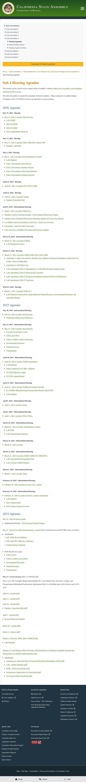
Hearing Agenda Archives (17, 48)
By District (5, 701)
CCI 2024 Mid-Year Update (16, 372)
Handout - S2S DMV (14, 146)
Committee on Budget (29, 10)
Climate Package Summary (15, 545)
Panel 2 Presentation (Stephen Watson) (20, 167)
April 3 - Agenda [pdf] (11, 615)
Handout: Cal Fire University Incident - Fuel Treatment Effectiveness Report (31, 214)
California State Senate (68, 701)
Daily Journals (7, 756)
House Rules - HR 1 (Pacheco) (41, 701)
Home (5, 71)
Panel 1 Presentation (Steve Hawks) (18, 163)
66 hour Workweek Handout (14, 619)
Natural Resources (12, 347)
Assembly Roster (8, 694)
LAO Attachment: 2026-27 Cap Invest (19, 280)
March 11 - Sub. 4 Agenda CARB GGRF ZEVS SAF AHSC (26, 255)
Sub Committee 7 (12, 57)
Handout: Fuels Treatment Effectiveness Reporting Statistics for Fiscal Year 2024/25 (34, 218)
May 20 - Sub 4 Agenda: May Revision (18, 314)
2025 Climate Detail (13, 502)
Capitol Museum (66, 705)
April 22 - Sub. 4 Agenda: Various (16, 197)
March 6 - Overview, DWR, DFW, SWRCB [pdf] (20, 638)
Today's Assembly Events (11, 734)
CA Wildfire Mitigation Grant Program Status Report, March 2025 (29, 390)
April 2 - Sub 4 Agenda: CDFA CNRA (18, 416)
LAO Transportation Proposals (17, 434)
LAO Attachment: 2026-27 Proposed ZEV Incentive (24, 272)
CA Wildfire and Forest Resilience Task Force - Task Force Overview (29, 222)
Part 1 (24, 541)
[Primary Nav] (82, 8)
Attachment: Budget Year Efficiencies (19, 317)
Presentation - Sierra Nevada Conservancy (19, 226)
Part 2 (31, 541)
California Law (36, 698)
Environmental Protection (15, 343)
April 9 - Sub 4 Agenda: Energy (15, 405)
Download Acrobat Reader (40, 731)
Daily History (6, 760)
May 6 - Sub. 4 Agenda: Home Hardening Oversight (23, 156)
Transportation (11, 350)
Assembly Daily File (9, 738)
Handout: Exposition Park (15, 200)
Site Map (25, 771)
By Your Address (7, 698)
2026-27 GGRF (12, 128)
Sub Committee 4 (12, 38)
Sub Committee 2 (12, 32)
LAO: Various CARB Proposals (17, 462)
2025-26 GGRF (12, 124)
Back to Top (65, 771)
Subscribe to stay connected (43, 64)
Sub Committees (15, 71)
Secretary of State (66, 708)
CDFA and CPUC (12, 335)
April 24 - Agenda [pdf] (11, 593)
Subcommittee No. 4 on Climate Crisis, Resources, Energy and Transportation (50, 71)
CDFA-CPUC (11, 555)
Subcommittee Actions (17, 45)
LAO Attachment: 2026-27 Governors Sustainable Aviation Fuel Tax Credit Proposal (36, 276)
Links (69, 779)
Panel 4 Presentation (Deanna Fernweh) (20, 175)
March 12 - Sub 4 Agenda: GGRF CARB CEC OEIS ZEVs (25, 455)
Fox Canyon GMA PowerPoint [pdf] (19, 676)
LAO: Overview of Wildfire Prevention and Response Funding (26, 230)
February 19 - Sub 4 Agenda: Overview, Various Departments (26, 495)
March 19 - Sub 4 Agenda (13, 444)
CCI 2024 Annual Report (15, 376)
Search (44, 779)
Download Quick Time (38, 738)
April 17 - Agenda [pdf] (11, 598)
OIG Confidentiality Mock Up (17, 131)
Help (18, 771)
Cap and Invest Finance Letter (16, 332)
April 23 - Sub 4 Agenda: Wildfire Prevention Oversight (24, 387)
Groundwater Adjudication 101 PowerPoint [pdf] (23, 672)
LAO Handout (11, 160)
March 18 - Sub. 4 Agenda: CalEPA (17, 240)
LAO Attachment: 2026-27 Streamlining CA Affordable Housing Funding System (35, 269)
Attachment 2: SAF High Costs (17, 265)
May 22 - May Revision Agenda (14, 519)
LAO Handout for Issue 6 (15, 244)
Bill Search (34, 694)
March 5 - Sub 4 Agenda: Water (15, 473)
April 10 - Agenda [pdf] (11, 604)
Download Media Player (39, 734)
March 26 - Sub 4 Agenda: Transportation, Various (22, 427)
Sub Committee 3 (12, 35)
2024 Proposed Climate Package (33, 523)
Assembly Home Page (9, 731)
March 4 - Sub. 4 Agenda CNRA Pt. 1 (18, 291)
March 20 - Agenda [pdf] (11, 626)
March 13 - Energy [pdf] (11, 632)
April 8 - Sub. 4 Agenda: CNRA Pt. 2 (17, 211)
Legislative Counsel (67, 716)
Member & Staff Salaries (10, 749)
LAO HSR (10, 430)
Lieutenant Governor (67, 698)
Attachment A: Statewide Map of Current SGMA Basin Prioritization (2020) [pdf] (35, 661)
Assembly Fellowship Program (12, 745)
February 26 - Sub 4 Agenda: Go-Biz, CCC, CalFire (23, 484)
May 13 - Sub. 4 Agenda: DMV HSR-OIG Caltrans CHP (24, 142)
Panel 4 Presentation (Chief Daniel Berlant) (21, 171)
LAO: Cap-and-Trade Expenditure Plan (20, 459)
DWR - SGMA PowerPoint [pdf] (18, 668)
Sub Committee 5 (12, 51)
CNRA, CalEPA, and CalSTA (17, 558)
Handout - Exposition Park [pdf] (15, 608)
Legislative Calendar (9, 742)
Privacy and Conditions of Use (50, 771)
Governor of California (68, 694)
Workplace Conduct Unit (68, 719)
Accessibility (33, 771)
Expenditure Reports (9, 752)
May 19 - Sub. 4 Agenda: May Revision (18, 117)
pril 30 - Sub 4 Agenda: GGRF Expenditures (22, 361)
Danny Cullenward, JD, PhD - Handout (20, 368)
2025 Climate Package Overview (18, 506)
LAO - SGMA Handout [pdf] (16, 664)
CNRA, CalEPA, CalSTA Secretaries (19, 339)
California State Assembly (42, 6)
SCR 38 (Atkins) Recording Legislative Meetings (40, 706)
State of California (66, 712)
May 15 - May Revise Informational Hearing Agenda (21, 530)
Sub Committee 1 (12, 29)
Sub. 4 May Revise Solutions (16, 537)
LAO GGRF (10, 120)
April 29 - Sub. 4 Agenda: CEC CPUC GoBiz (20, 186)
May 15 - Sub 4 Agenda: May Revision (18, 328)
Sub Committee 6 (12, 54)
